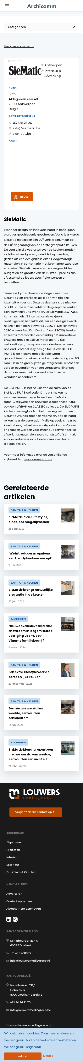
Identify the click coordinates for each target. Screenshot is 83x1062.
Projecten (13, 850)
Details (48, 1056)
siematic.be (22, 134)
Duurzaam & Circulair (21, 872)
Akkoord (22, 1056)
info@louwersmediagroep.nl (30, 960)
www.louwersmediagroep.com (31, 1025)
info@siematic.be (26, 128)
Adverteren (14, 893)
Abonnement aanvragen (23, 908)
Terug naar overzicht (19, 46)
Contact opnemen (19, 901)
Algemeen (13, 842)
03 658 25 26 (22, 123)
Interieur (12, 857)
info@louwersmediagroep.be (30, 1010)
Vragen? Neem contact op (33, 812)
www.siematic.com (38, 459)
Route (24, 196)
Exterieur (12, 864)
